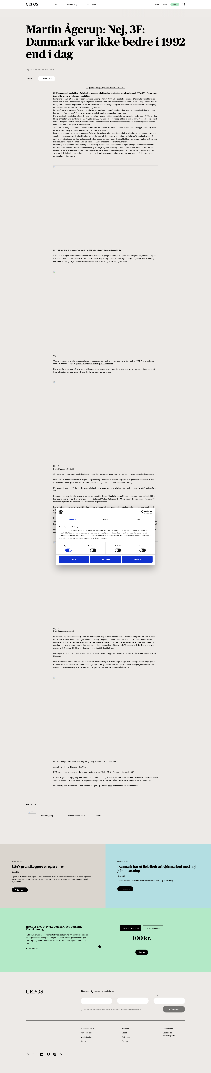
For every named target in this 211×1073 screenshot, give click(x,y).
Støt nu (142, 952)
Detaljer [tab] (106, 519)
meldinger (69, 499)
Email (156, 996)
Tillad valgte (105, 559)
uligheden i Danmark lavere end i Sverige (116, 482)
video (110, 785)
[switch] (93, 550)
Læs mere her (33, 949)
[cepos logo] (34, 991)
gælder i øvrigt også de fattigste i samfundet (94, 363)
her (124, 261)
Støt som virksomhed (153, 928)
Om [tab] (138, 519)
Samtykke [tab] (72, 520)
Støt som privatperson (130, 928)
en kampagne (88, 99)
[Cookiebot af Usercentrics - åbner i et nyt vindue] (143, 512)
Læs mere (21, 890)
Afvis (74, 559)
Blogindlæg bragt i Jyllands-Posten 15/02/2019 (105, 87)
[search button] (184, 4)
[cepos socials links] (41, 1054)
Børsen (122, 499)
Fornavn (83, 996)
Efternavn (121, 996)
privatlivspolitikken (134, 1009)
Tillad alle (137, 559)
